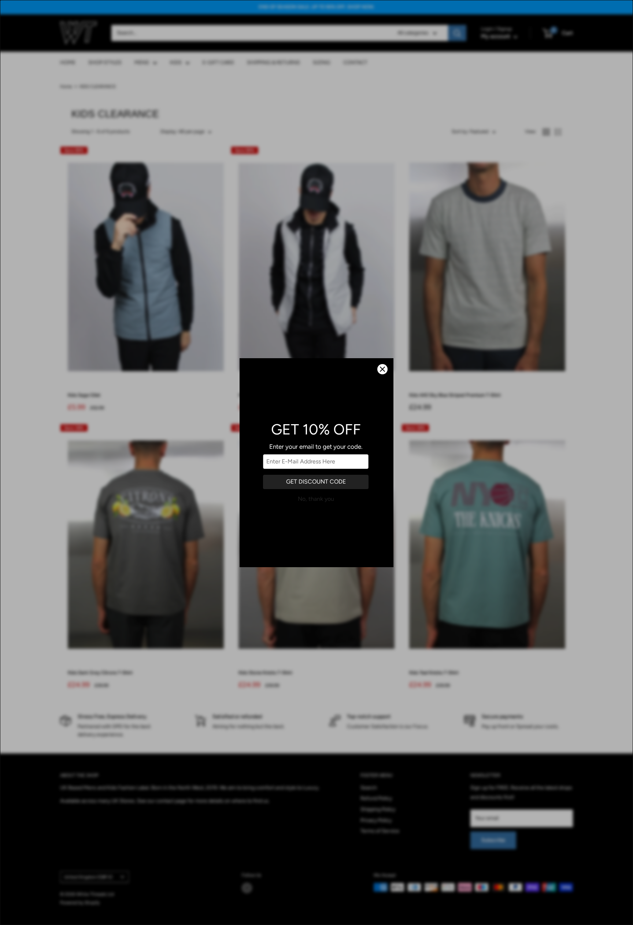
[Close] (382, 369)
